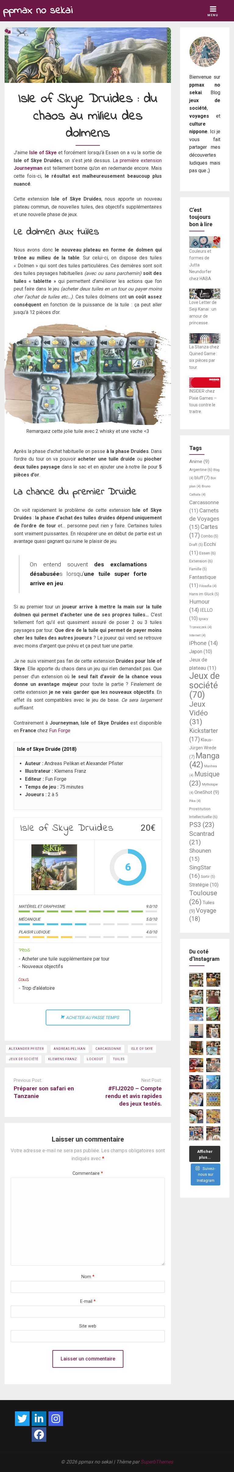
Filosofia (208, 586)
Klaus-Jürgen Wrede (202, 748)
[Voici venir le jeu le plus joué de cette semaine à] (213, 1014)
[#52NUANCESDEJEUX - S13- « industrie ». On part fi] (213, 980)
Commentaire (88, 1173)
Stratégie (203, 885)
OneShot (206, 792)
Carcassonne (108, 1048)
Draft (196, 545)
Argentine (200, 469)
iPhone (203, 643)
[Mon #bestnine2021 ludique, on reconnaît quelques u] (196, 1133)
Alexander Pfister (26, 1048)
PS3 (201, 825)
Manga (204, 760)
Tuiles (119, 1059)
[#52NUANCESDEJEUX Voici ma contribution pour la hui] (213, 1048)
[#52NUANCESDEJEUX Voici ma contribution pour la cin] (196, 1082)
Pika (195, 801)
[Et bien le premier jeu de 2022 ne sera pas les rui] (213, 1116)
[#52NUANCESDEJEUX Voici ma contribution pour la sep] (196, 1065)
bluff (202, 477)
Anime (199, 461)
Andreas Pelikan (70, 1048)
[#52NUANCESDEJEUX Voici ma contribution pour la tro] (196, 1099)
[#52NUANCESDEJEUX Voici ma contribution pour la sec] (196, 1116)
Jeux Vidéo (198, 713)
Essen (207, 553)
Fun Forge (59, 730)
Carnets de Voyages (204, 519)
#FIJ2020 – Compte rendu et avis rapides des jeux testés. (133, 1096)
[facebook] (39, 1434)
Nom (87, 1276)
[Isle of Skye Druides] (54, 867)
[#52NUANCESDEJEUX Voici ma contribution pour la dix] (196, 1014)
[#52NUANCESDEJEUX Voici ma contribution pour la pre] (213, 1133)
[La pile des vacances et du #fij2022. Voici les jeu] (196, 1031)
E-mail (88, 1301)
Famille (198, 569)
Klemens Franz (62, 1059)
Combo (209, 536)
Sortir (208, 877)
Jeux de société (23, 1059)
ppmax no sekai (38, 10)
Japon (200, 651)
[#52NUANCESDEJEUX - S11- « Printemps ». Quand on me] (196, 997)
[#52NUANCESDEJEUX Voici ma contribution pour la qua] (213, 1082)
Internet (197, 635)
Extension (201, 561)
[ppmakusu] (22, 1418)
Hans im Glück (204, 594)
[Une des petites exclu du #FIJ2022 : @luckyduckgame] (196, 1048)
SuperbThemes (156, 1462)
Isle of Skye (43, 152)
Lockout (95, 1059)
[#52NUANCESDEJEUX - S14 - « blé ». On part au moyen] (196, 980)
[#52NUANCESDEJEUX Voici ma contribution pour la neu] (213, 1031)
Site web (87, 1326)
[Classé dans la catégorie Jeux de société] (8, 31)
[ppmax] (39, 1418)
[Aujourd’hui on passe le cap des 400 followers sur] (213, 1099)
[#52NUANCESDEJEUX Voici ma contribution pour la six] (213, 1065)
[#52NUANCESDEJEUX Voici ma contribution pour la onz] (213, 997)
